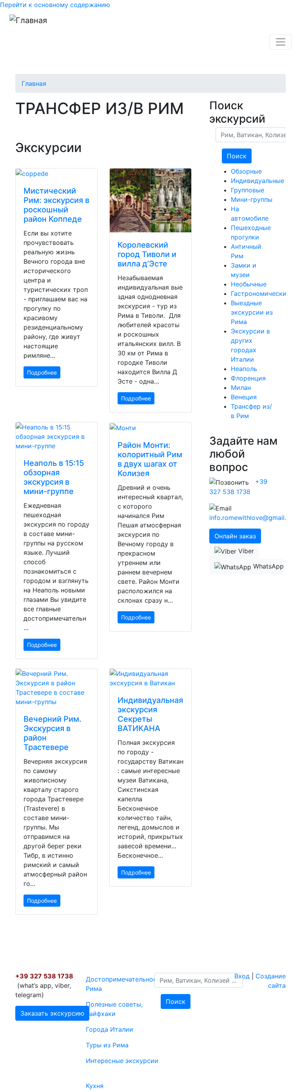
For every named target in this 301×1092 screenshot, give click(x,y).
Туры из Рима (107, 1045)
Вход (242, 976)
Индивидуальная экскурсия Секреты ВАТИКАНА (150, 714)
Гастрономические (260, 293)
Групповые (247, 190)
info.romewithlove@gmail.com (254, 518)
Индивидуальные (257, 181)
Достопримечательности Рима (125, 983)
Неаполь (244, 369)
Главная (34, 83)
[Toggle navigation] (281, 42)
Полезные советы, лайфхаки (114, 1009)
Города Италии (109, 1029)
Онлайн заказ (235, 536)
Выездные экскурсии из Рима (252, 312)
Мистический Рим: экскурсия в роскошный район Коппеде (56, 205)
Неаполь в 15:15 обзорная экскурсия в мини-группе (54, 477)
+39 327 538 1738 (44, 976)
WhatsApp (267, 566)
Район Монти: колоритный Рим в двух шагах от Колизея (150, 459)
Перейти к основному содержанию (55, 5)
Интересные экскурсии (122, 1061)
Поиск (237, 156)
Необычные (249, 284)
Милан (241, 387)
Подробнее (42, 372)
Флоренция (248, 378)
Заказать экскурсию (52, 1013)
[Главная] (28, 42)
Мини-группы (251, 199)
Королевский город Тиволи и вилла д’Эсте (147, 254)
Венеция (244, 397)
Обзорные (246, 171)
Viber (245, 551)
